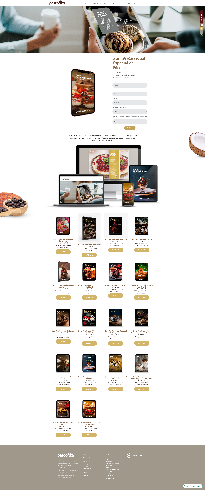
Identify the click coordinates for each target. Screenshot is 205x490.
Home (87, 3)
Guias (106, 3)
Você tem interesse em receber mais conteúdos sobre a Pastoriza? (129, 117)
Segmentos (115, 3)
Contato (127, 3)
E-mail (114, 90)
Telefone (115, 98)
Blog (135, 3)
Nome (114, 81)
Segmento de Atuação (119, 107)
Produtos (95, 3)
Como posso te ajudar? (194, 486)
